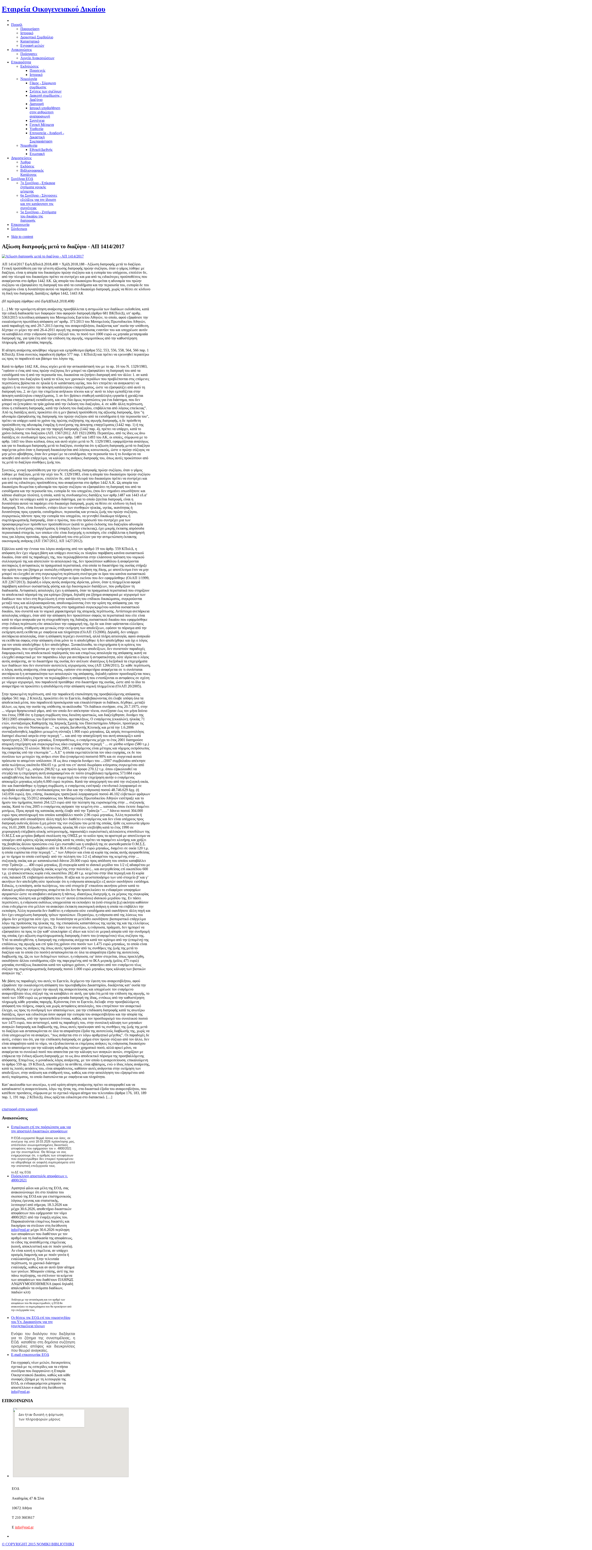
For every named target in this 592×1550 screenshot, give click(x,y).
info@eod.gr (20, 1230)
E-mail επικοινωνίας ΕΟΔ (30, 1355)
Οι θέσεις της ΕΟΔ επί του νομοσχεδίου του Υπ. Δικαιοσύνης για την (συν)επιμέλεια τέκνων (40, 1322)
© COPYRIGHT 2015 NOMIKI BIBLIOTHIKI (38, 1544)
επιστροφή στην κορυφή (19, 1109)
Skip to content (22, 237)
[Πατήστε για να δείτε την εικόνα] (43, 256)
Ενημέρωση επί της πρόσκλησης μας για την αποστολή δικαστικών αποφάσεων (41, 1129)
